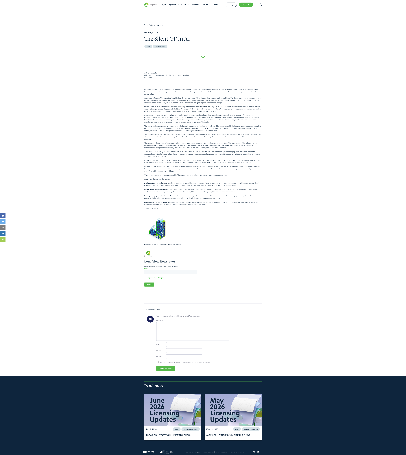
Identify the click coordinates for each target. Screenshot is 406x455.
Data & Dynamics (160, 46)
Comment (160, 320)
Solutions (185, 4)
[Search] (261, 4)
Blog (231, 5)
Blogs (148, 46)
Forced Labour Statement (236, 452)
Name (158, 345)
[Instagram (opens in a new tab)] (254, 452)
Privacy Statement (208, 452)
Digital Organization (170, 4)
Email (158, 351)
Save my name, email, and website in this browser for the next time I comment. (184, 362)
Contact (246, 5)
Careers (195, 4)
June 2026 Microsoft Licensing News (168, 435)
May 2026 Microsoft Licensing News (228, 435)
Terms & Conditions (221, 452)
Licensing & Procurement (190, 429)
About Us (205, 4)
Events (215, 4)
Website (159, 357)
